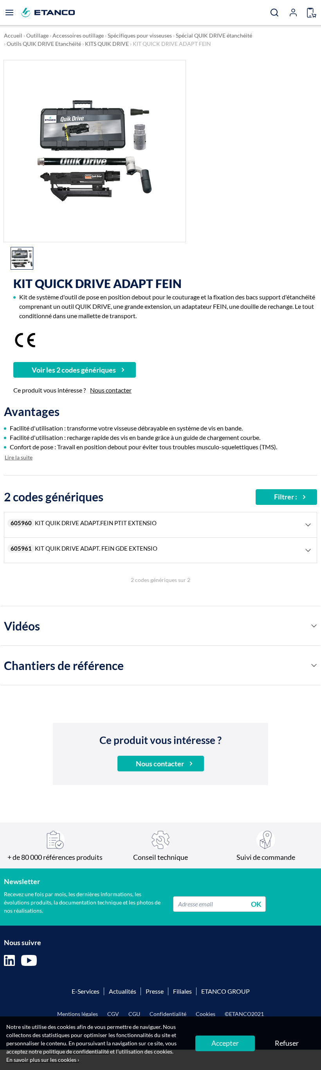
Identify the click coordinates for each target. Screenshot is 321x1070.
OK (256, 903)
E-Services (85, 991)
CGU (134, 1014)
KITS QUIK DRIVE (107, 43)
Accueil (13, 35)
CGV (113, 1014)
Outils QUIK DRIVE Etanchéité (44, 43)
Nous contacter (111, 390)
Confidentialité (168, 1014)
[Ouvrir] (9, 12)
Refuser (287, 1043)
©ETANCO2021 (244, 1014)
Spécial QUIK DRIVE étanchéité (214, 35)
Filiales (182, 991)
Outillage (37, 35)
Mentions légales (77, 1014)
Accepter (225, 1043)
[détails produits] (314, 626)
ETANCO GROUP (225, 991)
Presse (155, 991)
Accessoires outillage (78, 35)
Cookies (205, 1014)
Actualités (122, 991)
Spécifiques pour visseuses (140, 35)
